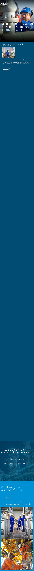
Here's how (6, 68)
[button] (32, 4)
